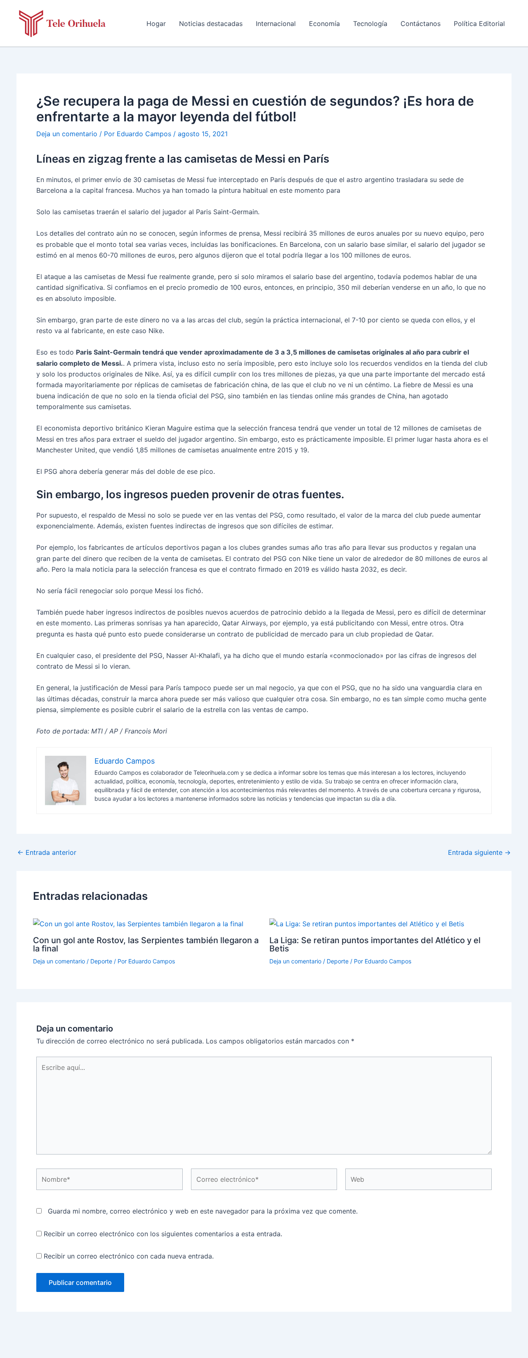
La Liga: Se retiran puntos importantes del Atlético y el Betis (375, 944)
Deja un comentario (66, 134)
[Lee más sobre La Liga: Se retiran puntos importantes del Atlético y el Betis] (366, 923)
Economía (324, 23)
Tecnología (370, 23)
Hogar (156, 23)
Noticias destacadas (211, 23)
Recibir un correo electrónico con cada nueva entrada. (129, 1256)
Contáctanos (421, 23)
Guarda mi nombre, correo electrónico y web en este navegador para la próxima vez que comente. (203, 1211)
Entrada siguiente (479, 852)
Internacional (276, 23)
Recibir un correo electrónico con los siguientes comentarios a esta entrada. (163, 1234)
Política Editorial (479, 23)
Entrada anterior (46, 852)
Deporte (101, 961)
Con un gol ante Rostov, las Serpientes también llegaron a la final (146, 944)
